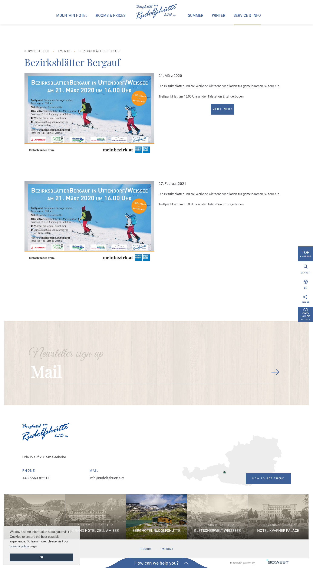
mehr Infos (222, 109)
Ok (42, 557)
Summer (195, 15)
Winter (218, 15)
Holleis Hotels (305, 318)
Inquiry (145, 549)
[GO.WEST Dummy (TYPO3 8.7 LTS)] (156, 12)
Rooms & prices (110, 15)
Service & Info (247, 15)
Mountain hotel (72, 15)
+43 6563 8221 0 (36, 478)
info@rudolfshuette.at (107, 478)
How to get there (268, 478)
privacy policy (19, 546)
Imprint (167, 549)
